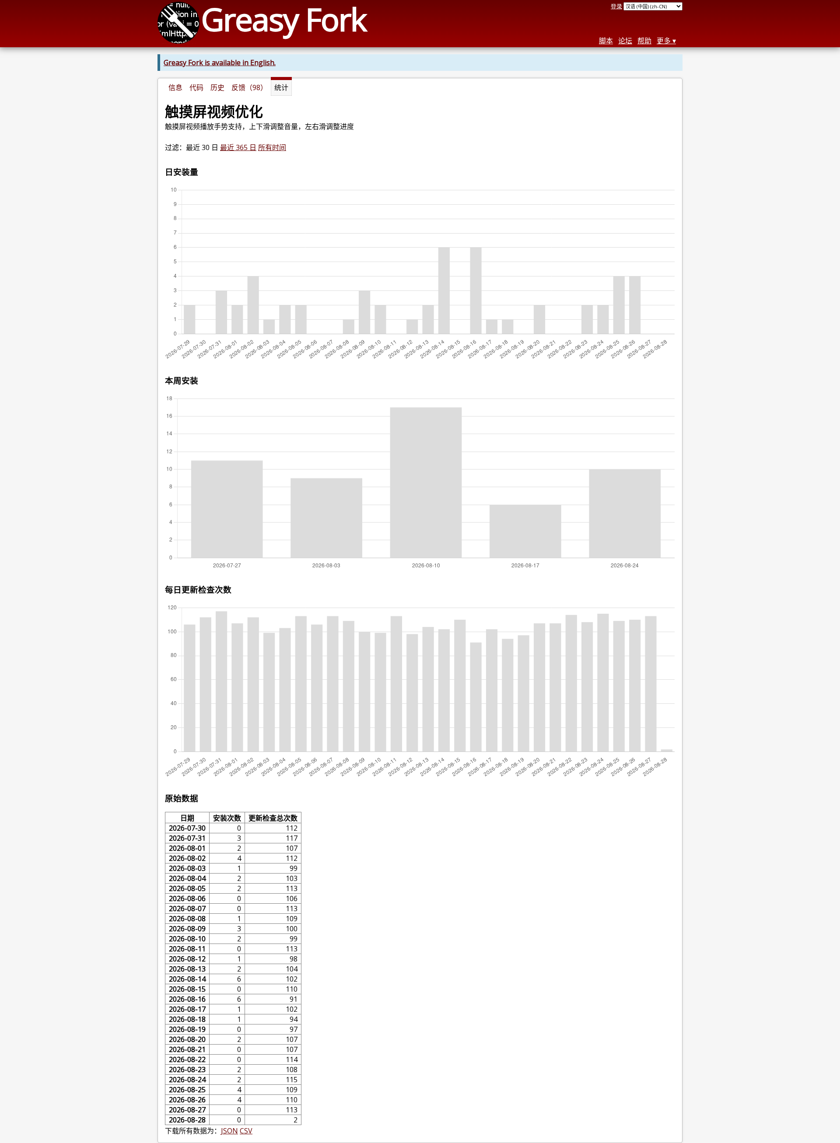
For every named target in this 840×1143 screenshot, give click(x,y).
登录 (616, 6)
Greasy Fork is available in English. (220, 62)
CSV (246, 1131)
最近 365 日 (238, 147)
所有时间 (272, 147)
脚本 (606, 40)
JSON (229, 1131)
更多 (664, 40)
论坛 (625, 40)
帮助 (644, 40)
